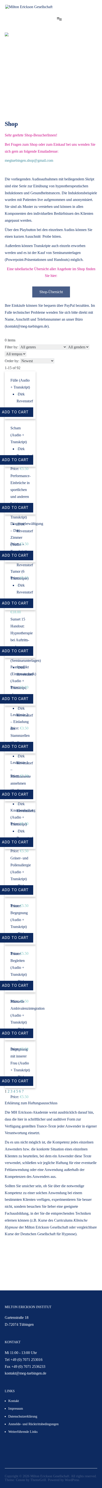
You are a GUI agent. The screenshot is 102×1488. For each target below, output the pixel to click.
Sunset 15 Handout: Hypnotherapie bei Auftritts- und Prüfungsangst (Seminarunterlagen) (25, 640)
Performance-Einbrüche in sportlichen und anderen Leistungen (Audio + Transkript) (20, 496)
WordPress (72, 1480)
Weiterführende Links (22, 1432)
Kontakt (13, 1401)
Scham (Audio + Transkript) (18, 435)
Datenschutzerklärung (22, 1416)
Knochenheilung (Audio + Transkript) (22, 817)
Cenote (20, 1480)
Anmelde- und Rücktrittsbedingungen (33, 1424)
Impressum (15, 1408)
